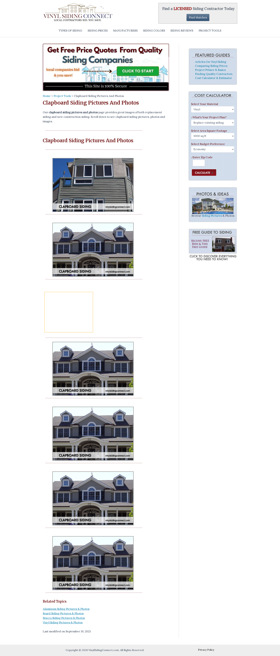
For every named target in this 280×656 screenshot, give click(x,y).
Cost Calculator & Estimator (213, 78)
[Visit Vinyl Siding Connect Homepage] (106, 67)
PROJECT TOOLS (210, 30)
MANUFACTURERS (125, 30)
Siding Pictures (212, 215)
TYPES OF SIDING (70, 30)
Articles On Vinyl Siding (210, 62)
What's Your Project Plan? (209, 117)
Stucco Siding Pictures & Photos (64, 618)
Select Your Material (204, 104)
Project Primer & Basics (210, 70)
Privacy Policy (206, 649)
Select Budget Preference (208, 144)
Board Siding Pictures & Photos (63, 613)
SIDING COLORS (154, 30)
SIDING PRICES (98, 30)
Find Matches (198, 17)
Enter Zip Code (202, 157)
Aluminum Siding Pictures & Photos (66, 609)
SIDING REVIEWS (181, 30)
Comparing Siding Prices (211, 66)
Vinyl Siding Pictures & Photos (62, 622)
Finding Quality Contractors (213, 74)
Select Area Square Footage (209, 131)
